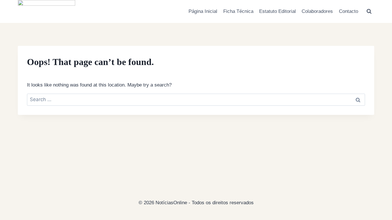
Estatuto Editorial (277, 11)
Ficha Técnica (238, 11)
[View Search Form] (369, 11)
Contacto (348, 11)
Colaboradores (317, 11)
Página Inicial (203, 11)
